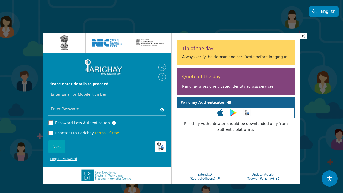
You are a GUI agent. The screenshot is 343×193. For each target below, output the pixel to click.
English (328, 11)
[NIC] (107, 43)
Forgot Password (63, 158)
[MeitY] (150, 43)
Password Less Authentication (82, 122)
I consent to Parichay (87, 132)
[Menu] (162, 77)
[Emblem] (64, 42)
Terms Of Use (107, 132)
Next (57, 146)
